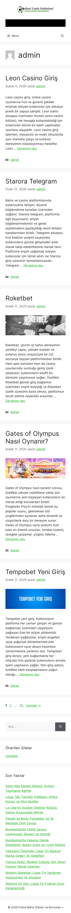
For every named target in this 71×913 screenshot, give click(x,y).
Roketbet (19, 298)
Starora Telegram (31, 181)
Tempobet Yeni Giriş (35, 572)
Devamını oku (27, 148)
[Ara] (60, 726)
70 (21, 705)
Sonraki (33, 705)
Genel (14, 160)
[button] (62, 35)
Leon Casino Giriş (31, 78)
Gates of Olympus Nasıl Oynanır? (32, 437)
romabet (11, 756)
